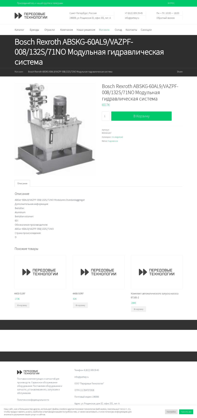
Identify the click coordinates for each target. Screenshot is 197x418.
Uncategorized (117, 137)
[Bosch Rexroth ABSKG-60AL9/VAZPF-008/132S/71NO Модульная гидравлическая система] (55, 129)
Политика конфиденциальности (33, 399)
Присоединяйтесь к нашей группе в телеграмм (40, 3)
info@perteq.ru (132, 17)
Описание (22, 183)
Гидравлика (113, 141)
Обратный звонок (166, 17)
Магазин (19, 71)
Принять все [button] (186, 411)
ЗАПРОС (171, 3)
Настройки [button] (171, 411)
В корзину (141, 116)
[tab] (22, 183)
